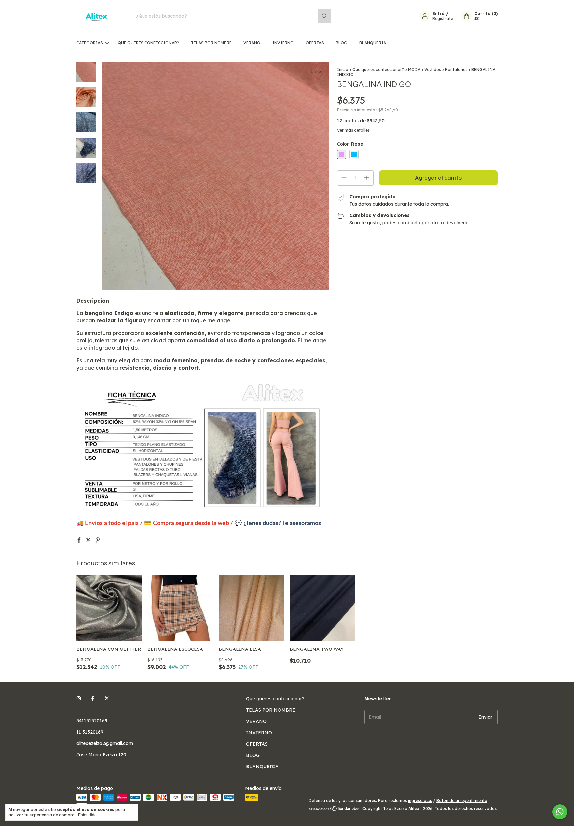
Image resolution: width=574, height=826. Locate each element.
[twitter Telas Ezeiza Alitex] (106, 699)
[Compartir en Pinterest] (97, 540)
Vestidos (432, 69)
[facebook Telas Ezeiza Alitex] (92, 699)
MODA (414, 69)
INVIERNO (283, 42)
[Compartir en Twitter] (89, 540)
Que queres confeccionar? (378, 69)
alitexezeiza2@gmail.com (104, 743)
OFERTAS (315, 42)
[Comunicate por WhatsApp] (559, 811)
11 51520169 (89, 732)
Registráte (442, 18)
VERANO (251, 42)
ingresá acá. (420, 800)
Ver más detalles (353, 130)
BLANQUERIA (372, 42)
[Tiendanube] (334, 810)
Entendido (87, 815)
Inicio (342, 69)
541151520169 (91, 721)
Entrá (438, 13)
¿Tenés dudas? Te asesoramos (282, 523)
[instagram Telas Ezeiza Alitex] (78, 699)
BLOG (341, 42)
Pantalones (456, 69)
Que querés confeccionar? (148, 42)
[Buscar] (324, 16)
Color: (350, 144)
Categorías (89, 42)
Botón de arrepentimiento (461, 800)
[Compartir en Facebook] (79, 540)
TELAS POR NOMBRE (211, 42)
